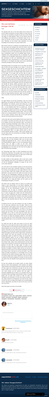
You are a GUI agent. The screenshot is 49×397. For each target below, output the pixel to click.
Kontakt (34, 377)
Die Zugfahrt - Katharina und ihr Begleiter (40, 69)
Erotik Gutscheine (39, 103)
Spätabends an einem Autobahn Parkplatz (40, 48)
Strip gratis (37, 101)
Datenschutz (28, 377)
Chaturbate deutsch (39, 97)
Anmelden (45, 0)
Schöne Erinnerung (39, 61)
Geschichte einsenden (42, 377)
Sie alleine (37, 27)
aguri (14, 295)
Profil (8, 305)
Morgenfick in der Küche (40, 51)
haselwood (24, 297)
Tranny (36, 40)
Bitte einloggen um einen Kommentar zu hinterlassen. (23, 321)
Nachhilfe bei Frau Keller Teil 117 (39, 54)
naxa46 (3, 297)
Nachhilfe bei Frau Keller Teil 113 (39, 76)
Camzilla (37, 92)
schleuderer (4, 298)
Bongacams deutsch (39, 99)
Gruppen (37, 38)
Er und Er (37, 35)
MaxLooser (24, 298)
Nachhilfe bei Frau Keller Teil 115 (39, 63)
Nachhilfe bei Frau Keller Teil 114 (39, 73)
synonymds (8, 297)
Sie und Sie (37, 33)
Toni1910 (29, 295)
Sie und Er (37, 31)
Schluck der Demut (39, 66)
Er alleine (37, 29)
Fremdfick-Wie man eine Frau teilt (39, 80)
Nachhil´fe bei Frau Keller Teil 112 (39, 83)
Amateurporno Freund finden (40, 105)
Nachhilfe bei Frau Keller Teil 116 (39, 58)
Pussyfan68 (14, 297)
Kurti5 (10, 295)
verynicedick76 (5, 295)
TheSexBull (37, 95)
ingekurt (20, 297)
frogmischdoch (11, 298)
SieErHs (24, 295)
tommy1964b (19, 295)
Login (41, 0)
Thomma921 (18, 298)
